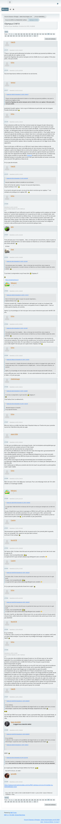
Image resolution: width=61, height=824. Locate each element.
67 (5, 36)
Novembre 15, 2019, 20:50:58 (16, 70)
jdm (12, 227)
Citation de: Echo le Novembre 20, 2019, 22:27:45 (17, 757)
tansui (13, 82)
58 (32, 34)
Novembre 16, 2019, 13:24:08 (16, 257)
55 (24, 34)
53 (18, 34)
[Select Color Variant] (57, 3)
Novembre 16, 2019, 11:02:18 (16, 121)
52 (16, 34)
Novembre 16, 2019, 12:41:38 (10, 207)
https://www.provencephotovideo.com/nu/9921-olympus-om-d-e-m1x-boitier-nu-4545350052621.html (28, 786)
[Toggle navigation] (10, 2)
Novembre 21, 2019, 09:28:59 (16, 629)
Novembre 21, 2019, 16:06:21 (16, 696)
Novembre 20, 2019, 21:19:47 (16, 568)
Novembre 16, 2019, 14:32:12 (16, 386)
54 (21, 34)
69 (11, 36)
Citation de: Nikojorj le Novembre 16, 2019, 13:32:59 (18, 359)
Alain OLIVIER (16, 722)
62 (43, 34)
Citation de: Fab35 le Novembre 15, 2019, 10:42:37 (17, 94)
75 (27, 36)
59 (35, 34)
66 (53, 34)
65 (51, 34)
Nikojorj (14, 283)
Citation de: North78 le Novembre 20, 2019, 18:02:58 (18, 572)
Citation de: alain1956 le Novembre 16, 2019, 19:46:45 (18, 502)
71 (16, 36)
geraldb (13, 774)
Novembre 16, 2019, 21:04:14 (16, 478)
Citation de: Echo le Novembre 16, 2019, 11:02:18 (17, 403)
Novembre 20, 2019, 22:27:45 (16, 598)
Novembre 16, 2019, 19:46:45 (16, 442)
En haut (6, 797)
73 (21, 36)
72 (19, 36)
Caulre (13, 520)
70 (13, 36)
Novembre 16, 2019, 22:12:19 (16, 498)
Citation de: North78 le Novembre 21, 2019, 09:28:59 (18, 701)
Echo (12, 62)
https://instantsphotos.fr (12, 280)
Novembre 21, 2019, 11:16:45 (10, 653)
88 (35, 36)
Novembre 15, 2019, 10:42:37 (16, 50)
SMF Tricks (13, 812)
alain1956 (14, 434)
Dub (12, 249)
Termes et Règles (48, 822)
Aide (41, 822)
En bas (6, 31)
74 (24, 36)
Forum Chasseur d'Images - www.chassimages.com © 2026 (41, 820)
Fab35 (13, 42)
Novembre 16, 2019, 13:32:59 (16, 291)
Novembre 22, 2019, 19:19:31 (16, 781)
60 (37, 34)
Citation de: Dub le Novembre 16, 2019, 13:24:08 (17, 391)
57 (29, 34)
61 (40, 34)
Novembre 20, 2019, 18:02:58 (16, 548)
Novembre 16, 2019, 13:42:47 (16, 355)
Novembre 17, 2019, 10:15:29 (16, 528)
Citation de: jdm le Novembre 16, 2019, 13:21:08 (17, 261)
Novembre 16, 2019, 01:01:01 (16, 90)
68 (8, 36)
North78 (14, 540)
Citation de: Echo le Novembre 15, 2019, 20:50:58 (17, 178)
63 (45, 34)
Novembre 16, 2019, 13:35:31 (16, 324)
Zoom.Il (29, 155)
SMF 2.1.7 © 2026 (9, 815)
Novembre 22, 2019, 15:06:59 (16, 730)
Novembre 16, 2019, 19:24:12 (16, 422)
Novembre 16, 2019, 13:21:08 (16, 234)
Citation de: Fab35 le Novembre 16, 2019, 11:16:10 (17, 295)
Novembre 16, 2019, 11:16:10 (16, 174)
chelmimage (15, 379)
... (13, 34)
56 (26, 34)
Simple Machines (20, 815)
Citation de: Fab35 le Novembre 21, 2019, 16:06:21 (17, 745)
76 (29, 36)
